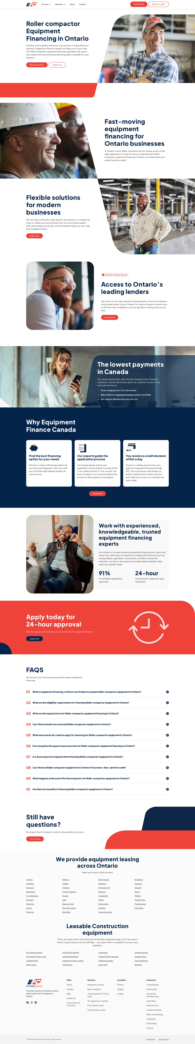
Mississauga (103, 879)
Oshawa (102, 892)
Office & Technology (154, 1014)
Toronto (29, 879)
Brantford (66, 912)
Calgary (120, 989)
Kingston (30, 900)
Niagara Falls (68, 904)
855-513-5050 (158, 4)
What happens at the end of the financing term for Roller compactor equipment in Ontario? (78, 778)
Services (45, 4)
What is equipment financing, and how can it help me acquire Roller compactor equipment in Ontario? (83, 691)
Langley (120, 994)
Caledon (101, 908)
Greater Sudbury (69, 892)
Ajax (64, 900)
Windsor (66, 888)
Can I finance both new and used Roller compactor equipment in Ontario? (68, 724)
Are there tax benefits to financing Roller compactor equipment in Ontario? (69, 789)
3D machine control (34, 952)
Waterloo (30, 904)
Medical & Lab (152, 1005)
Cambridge (103, 896)
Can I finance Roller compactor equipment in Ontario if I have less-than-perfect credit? (76, 767)
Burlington (30, 892)
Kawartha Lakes (105, 912)
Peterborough (140, 904)
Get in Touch (35, 839)
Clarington (139, 908)
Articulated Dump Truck (36, 956)
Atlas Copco (31, 965)
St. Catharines (32, 896)
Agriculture (151, 1001)
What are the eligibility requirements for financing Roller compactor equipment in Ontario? (77, 702)
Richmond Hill (104, 888)
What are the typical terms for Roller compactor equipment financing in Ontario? (72, 713)
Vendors (82, 4)
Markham (102, 884)
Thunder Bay (140, 900)
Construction (151, 989)
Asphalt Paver (141, 956)
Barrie (137, 892)
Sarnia (29, 908)
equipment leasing (125, 394)
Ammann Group (141, 952)
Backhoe (138, 965)
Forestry (149, 1028)
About (72, 4)
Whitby (138, 896)
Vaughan (138, 884)
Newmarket (103, 904)
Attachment (67, 965)
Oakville (138, 888)
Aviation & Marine (154, 1010)
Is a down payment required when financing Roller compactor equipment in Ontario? (74, 756)
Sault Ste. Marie (69, 908)
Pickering (30, 912)
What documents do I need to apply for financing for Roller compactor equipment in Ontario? (79, 735)
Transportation (152, 985)
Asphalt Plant (32, 961)
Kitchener (30, 888)
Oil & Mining (151, 1023)
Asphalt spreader (105, 961)
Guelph (65, 896)
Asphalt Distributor (70, 956)
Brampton (139, 879)
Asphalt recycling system (73, 961)
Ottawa (65, 879)
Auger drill (102, 965)
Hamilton (30, 884)
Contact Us (57, 65)
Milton (101, 900)
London (65, 884)
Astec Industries (141, 961)
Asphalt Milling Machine (108, 956)
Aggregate (103, 952)
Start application (37, 65)
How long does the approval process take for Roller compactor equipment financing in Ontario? (80, 746)
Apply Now (34, 236)
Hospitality (151, 1019)
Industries (59, 4)
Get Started (139, 4)
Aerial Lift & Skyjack (70, 952)
